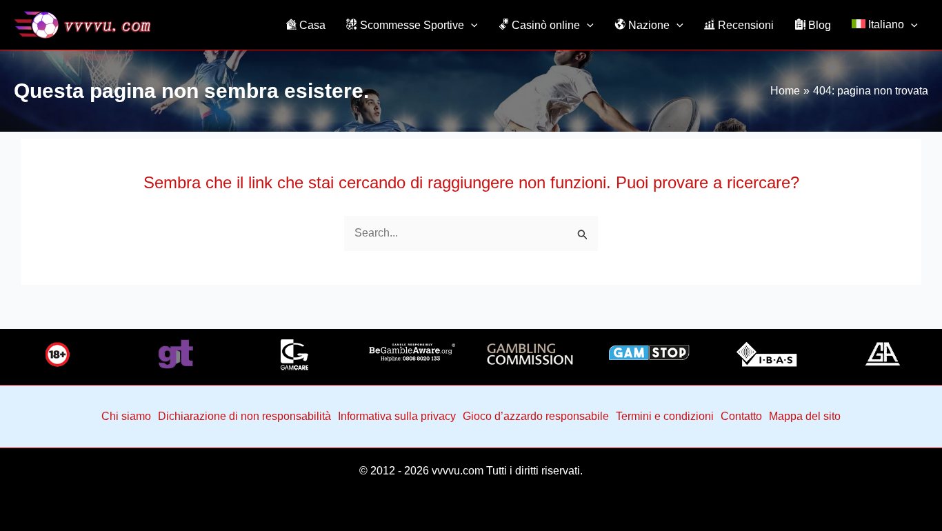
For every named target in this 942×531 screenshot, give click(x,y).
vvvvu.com (457, 471)
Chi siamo (126, 416)
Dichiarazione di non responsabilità (244, 416)
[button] (471, 25)
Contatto (741, 416)
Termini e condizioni (665, 416)
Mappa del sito (805, 416)
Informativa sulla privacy (397, 416)
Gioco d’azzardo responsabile (536, 416)
